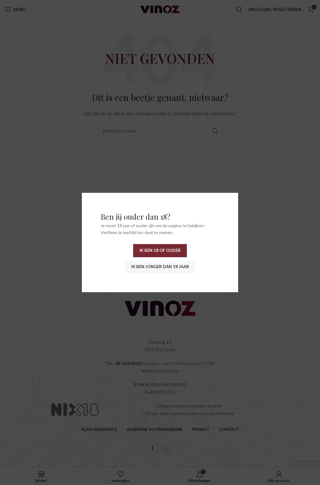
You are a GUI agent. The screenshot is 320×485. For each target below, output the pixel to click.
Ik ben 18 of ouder (160, 250)
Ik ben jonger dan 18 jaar (160, 266)
